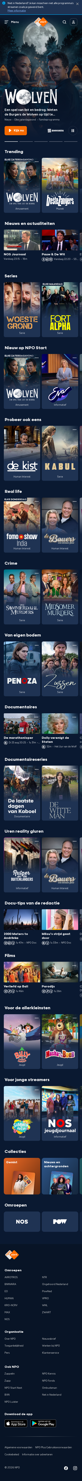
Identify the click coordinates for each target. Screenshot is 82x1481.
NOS (7, 1319)
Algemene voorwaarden (18, 1447)
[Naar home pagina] (41, 22)
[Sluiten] (77, 4)
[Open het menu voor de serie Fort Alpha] (74, 286)
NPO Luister (11, 1402)
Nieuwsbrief (49, 1339)
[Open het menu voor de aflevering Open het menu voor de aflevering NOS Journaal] (36, 233)
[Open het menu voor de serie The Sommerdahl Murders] (36, 573)
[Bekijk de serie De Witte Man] (60, 793)
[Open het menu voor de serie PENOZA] (36, 645)
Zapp (8, 1380)
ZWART (46, 1312)
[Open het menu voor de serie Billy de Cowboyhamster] (36, 1018)
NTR (44, 1277)
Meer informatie (17, 10)
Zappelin (10, 1373)
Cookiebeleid (12, 1454)
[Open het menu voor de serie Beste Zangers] (74, 161)
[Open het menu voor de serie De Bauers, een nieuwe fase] (74, 501)
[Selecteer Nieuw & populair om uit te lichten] (70, 140)
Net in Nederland (51, 1394)
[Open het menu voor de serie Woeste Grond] (36, 286)
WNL (45, 1305)
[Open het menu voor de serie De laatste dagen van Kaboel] (36, 769)
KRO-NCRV (11, 1305)
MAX (7, 1312)
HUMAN (9, 1298)
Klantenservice (50, 1353)
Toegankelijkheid (14, 1345)
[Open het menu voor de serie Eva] (74, 358)
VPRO (45, 1298)
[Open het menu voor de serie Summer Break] (36, 1090)
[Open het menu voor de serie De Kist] (36, 429)
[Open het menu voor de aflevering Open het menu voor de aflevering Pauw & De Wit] (74, 233)
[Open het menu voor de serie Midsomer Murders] (74, 573)
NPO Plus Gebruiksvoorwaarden (53, 1447)
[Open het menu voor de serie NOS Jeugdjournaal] (74, 1090)
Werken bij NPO (51, 1345)
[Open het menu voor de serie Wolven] (36, 161)
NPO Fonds (48, 1380)
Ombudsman (49, 1388)
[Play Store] (43, 1423)
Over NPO (10, 1339)
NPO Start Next (13, 1388)
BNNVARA (10, 1284)
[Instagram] (75, 1469)
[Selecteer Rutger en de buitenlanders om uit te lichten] (56, 140)
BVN (7, 1394)
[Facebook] (66, 1469)
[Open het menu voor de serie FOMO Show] (36, 501)
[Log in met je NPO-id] (73, 22)
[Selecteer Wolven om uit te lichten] (11, 140)
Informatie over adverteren (37, 1454)
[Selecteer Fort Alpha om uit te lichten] (41, 140)
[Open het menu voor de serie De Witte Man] (74, 769)
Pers (7, 1353)
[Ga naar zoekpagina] (64, 22)
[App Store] (16, 1423)
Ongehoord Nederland (55, 1284)
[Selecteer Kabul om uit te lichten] (26, 140)
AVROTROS (11, 1277)
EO (6, 1291)
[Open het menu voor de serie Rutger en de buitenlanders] (36, 841)
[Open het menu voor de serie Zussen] (74, 645)
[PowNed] (60, 1222)
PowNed (47, 1291)
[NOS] (22, 1222)
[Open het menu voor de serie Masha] (74, 1018)
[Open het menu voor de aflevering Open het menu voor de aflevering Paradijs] (74, 965)
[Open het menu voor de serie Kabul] (74, 429)
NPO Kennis (48, 1373)
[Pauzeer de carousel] (72, 130)
